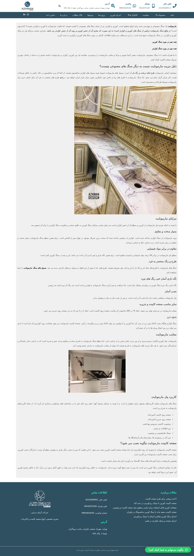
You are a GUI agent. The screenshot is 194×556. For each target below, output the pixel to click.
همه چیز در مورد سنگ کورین (164, 42)
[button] (168, 550)
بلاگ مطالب (77, 15)
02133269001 (91, 499)
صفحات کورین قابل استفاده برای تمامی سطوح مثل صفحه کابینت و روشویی (145, 507)
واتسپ (128, 4)
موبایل (147, 4)
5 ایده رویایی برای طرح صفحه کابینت (161, 499)
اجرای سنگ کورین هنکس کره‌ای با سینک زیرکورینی (155, 516)
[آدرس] (113, 6)
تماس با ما (50, 15)
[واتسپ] (134, 6)
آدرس (107, 4)
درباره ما (63, 15)
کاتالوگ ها (133, 15)
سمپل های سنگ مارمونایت (35, 268)
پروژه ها (101, 15)
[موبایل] (153, 6)
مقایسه (146, 15)
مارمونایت (172, 26)
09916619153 (88, 513)
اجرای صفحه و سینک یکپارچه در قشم (161, 521)
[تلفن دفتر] (175, 6)
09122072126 (90, 506)
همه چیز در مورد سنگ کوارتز (164, 48)
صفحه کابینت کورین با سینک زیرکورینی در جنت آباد (155, 503)
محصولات (161, 15)
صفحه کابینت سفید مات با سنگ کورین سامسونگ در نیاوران (152, 512)
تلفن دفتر (167, 4)
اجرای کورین (115, 15)
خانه (172, 15)
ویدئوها (90, 15)
